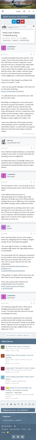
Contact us (5, 429)
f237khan (8, 381)
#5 (34, 303)
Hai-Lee (10, 140)
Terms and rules (15, 429)
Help (29, 429)
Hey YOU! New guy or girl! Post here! (21, 370)
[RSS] (7, 432)
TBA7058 (7, 370)
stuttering (15, 40)
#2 (34, 148)
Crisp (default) (7, 426)
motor (24, 38)
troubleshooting (24, 40)
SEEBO (7, 348)
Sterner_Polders (9, 359)
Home (3, 432)
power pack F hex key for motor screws (20, 368)
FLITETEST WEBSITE (8, 420)
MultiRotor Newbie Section (19, 381)
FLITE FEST (19, 420)
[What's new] (29, 11)
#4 (34, 234)
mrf (8, 226)
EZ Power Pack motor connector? (17, 346)
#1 (34, 54)
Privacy (24, 429)
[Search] (33, 11)
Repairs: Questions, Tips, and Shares (20, 348)
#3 (34, 182)
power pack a (7, 40)
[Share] (31, 54)
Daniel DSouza (9, 394)
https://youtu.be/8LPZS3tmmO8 (12, 91)
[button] (2, 11)
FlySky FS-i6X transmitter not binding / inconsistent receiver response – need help (18, 390)
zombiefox (7, 38)
